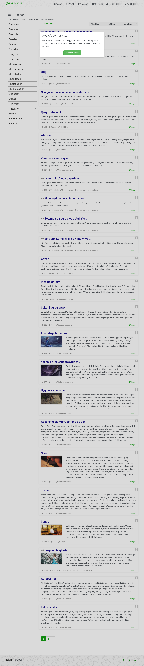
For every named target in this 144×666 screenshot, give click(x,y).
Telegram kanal (72, 53)
